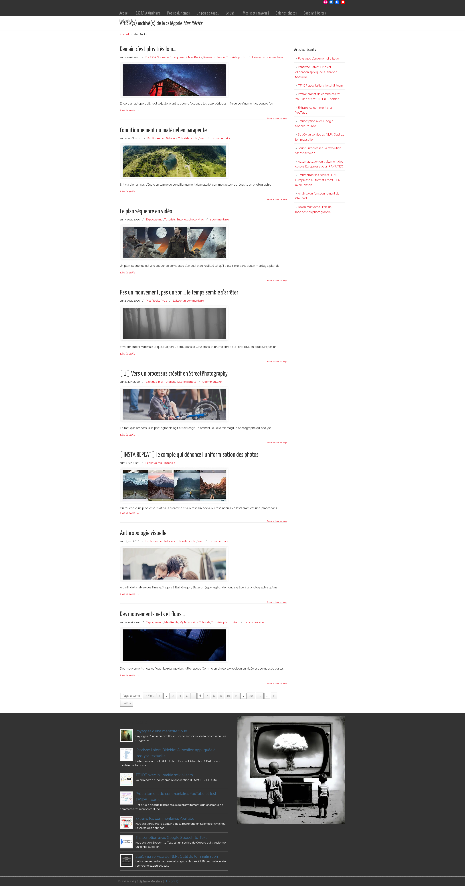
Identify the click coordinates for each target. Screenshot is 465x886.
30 (259, 695)
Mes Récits (195, 57)
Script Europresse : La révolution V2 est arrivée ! (318, 150)
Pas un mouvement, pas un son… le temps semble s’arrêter (179, 293)
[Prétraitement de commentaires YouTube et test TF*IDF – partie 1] (126, 798)
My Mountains (189, 622)
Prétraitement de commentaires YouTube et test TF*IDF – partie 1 (318, 96)
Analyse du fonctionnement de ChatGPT (317, 196)
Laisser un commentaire (267, 57)
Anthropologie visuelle (143, 533)
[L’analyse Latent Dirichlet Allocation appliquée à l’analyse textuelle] (126, 754)
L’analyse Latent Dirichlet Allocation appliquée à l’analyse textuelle (316, 72)
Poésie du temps (214, 57)
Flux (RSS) (171, 881)
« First (149, 695)
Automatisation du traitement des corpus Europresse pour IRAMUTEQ (319, 164)
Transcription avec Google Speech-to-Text (314, 123)
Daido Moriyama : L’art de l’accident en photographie (313, 209)
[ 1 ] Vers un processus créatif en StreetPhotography (174, 374)
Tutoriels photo (236, 57)
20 (251, 695)
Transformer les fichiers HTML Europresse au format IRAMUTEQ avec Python (317, 180)
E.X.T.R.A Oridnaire (157, 57)
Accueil (124, 34)
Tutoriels (171, 138)
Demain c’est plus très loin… (148, 49)
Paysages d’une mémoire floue (318, 58)
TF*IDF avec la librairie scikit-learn (320, 85)
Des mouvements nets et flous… (152, 614)
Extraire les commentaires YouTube (314, 110)
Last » (126, 703)
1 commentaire (220, 138)
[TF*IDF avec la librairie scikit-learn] (126, 779)
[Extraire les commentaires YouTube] (126, 822)
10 (228, 695)
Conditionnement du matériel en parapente (163, 130)
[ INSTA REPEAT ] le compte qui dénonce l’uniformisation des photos (189, 455)
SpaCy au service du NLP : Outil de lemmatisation (319, 137)
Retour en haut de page (277, 118)
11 (236, 695)
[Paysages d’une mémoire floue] (126, 735)
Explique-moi (178, 57)
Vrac (202, 138)
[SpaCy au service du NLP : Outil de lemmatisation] (126, 860)
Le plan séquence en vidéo (146, 211)
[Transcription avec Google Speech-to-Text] (126, 841)
